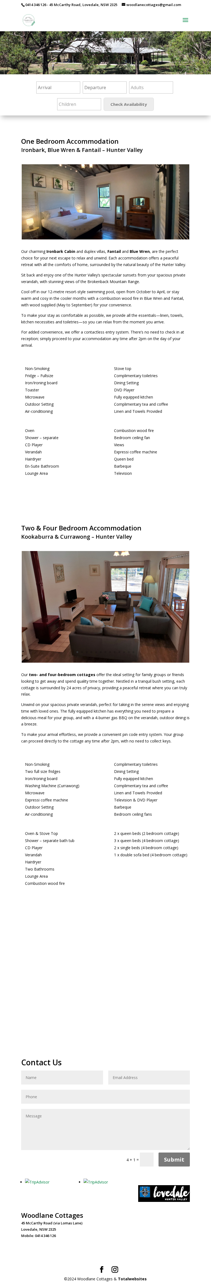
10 (117, 229)
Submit (174, 1159)
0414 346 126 (35, 4)
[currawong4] (105, 661)
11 (122, 229)
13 (131, 229)
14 (136, 229)
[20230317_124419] (105, 238)
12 (126, 229)
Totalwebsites (132, 1278)
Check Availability (128, 104)
